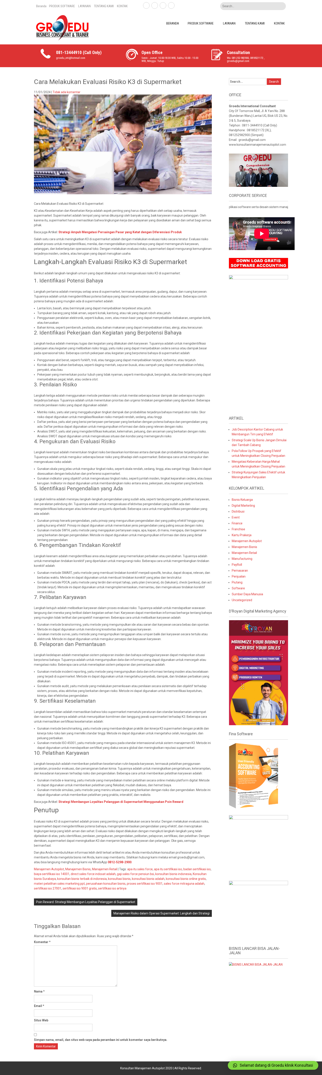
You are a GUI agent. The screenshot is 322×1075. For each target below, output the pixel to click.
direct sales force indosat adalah (93, 874)
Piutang (237, 582)
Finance (237, 523)
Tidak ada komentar (66, 92)
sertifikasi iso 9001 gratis (80, 888)
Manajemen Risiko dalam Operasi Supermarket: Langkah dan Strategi (161, 913)
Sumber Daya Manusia (247, 594)
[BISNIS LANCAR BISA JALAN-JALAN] (256, 964)
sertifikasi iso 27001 (47, 888)
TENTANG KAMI (104, 6)
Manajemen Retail (104, 869)
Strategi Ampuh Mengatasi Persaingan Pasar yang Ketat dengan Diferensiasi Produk (120, 232)
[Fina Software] (253, 775)
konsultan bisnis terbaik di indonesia (82, 879)
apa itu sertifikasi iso (168, 869)
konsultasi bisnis (119, 879)
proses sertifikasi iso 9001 (145, 883)
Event (236, 517)
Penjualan (239, 576)
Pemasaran (240, 570)
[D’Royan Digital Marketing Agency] (258, 672)
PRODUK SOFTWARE (62, 6)
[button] (273, 1065)
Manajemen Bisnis (78, 869)
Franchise (238, 529)
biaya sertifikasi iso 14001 (51, 874)
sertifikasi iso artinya (112, 888)
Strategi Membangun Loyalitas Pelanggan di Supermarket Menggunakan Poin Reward (120, 802)
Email (39, 1006)
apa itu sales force (140, 869)
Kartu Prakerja (241, 535)
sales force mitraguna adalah (184, 883)
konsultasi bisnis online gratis (186, 879)
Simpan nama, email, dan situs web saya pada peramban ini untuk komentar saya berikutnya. (100, 1040)
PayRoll (237, 564)
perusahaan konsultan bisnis (106, 883)
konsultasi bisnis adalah (148, 879)
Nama (39, 991)
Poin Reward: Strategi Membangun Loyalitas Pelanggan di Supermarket (85, 902)
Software (238, 588)
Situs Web (41, 1020)
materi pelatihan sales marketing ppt (59, 883)
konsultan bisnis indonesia (173, 874)
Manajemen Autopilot (49, 869)
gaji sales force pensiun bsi (135, 874)
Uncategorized (242, 600)
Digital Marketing (243, 505)
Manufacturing (242, 558)
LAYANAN (84, 6)
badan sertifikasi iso (197, 869)
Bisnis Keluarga (242, 499)
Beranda (41, 6)
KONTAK (122, 6)
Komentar (42, 942)
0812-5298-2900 (119, 862)
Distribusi (238, 511)
